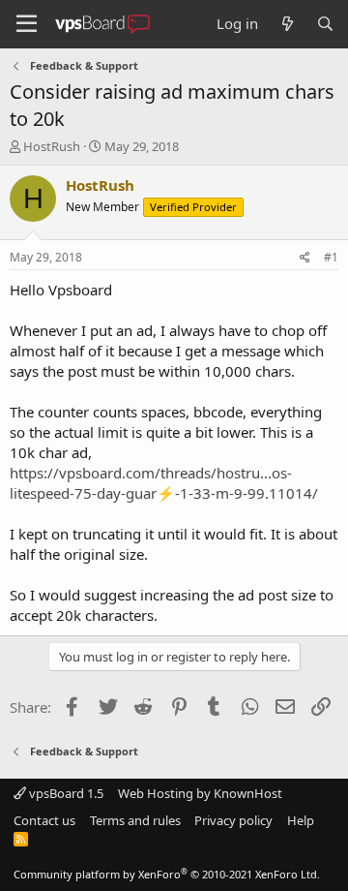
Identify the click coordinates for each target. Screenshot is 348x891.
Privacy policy (233, 820)
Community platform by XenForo (167, 874)
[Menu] (26, 24)
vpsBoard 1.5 (64, 793)
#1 (331, 257)
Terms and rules (135, 820)
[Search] (325, 24)
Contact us (44, 820)
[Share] (305, 258)
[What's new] (286, 24)
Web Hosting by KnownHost (200, 793)
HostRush (51, 146)
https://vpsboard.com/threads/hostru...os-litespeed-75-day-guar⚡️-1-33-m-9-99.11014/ (164, 483)
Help (300, 820)
